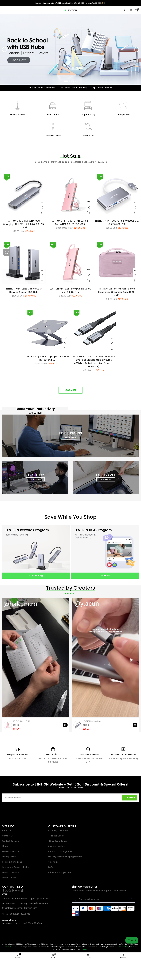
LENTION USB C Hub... (92, 721)
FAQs (50, 867)
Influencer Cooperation (60, 872)
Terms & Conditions (12, 862)
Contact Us (7, 836)
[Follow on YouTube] (16, 890)
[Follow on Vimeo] (19, 890)
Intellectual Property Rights (15, 867)
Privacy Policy (9, 856)
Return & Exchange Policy (61, 851)
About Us (6, 830)
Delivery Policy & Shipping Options (65, 856)
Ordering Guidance (58, 830)
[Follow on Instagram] (9, 890)
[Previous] (4, 49)
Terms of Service (10, 872)
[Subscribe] (130, 899)
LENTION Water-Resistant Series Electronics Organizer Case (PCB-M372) (117, 292)
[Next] (136, 49)
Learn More (70, 437)
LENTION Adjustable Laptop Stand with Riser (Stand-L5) (47, 358)
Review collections (11, 851)
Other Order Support (58, 841)
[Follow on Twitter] (6, 890)
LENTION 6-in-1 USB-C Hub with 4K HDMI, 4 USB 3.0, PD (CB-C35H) (70, 222)
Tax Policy (53, 862)
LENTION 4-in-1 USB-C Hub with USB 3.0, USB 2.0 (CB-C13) (117, 222)
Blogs (5, 846)
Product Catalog (10, 841)
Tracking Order (56, 836)
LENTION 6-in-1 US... (22, 721)
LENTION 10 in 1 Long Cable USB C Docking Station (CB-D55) (24, 290)
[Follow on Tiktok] (22, 890)
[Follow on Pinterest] (13, 890)
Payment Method (56, 846)
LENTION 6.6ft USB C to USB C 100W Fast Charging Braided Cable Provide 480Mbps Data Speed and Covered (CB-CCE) (94, 361)
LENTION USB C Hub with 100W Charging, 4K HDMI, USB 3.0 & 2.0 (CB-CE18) (24, 224)
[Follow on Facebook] (3, 890)
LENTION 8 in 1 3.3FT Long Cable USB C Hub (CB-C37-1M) (70, 290)
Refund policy (9, 877)
